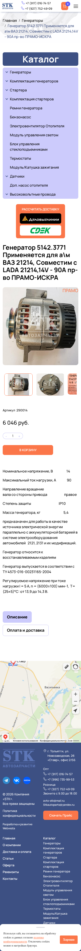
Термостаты (20, 158)
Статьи (8, 858)
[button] (76, 6)
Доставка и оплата (17, 852)
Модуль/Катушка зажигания (34, 167)
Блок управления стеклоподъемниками (28, 146)
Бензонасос (20, 117)
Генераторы (32, 20)
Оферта (8, 865)
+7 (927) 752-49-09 (38, 9)
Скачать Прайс (60, 815)
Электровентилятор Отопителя (37, 126)
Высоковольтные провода (33, 194)
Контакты (10, 878)
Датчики (17, 176)
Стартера (18, 90)
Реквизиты (11, 872)
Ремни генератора (26, 108)
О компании (12, 845)
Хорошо (68, 939)
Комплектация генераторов (34, 81)
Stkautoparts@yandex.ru (58, 805)
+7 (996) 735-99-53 (60, 779)
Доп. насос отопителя (29, 185)
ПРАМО (70, 290)
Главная (10, 20)
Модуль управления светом (34, 134)
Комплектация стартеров (32, 99)
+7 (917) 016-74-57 (38, 3)
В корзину (28, 450)
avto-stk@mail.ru (54, 801)
